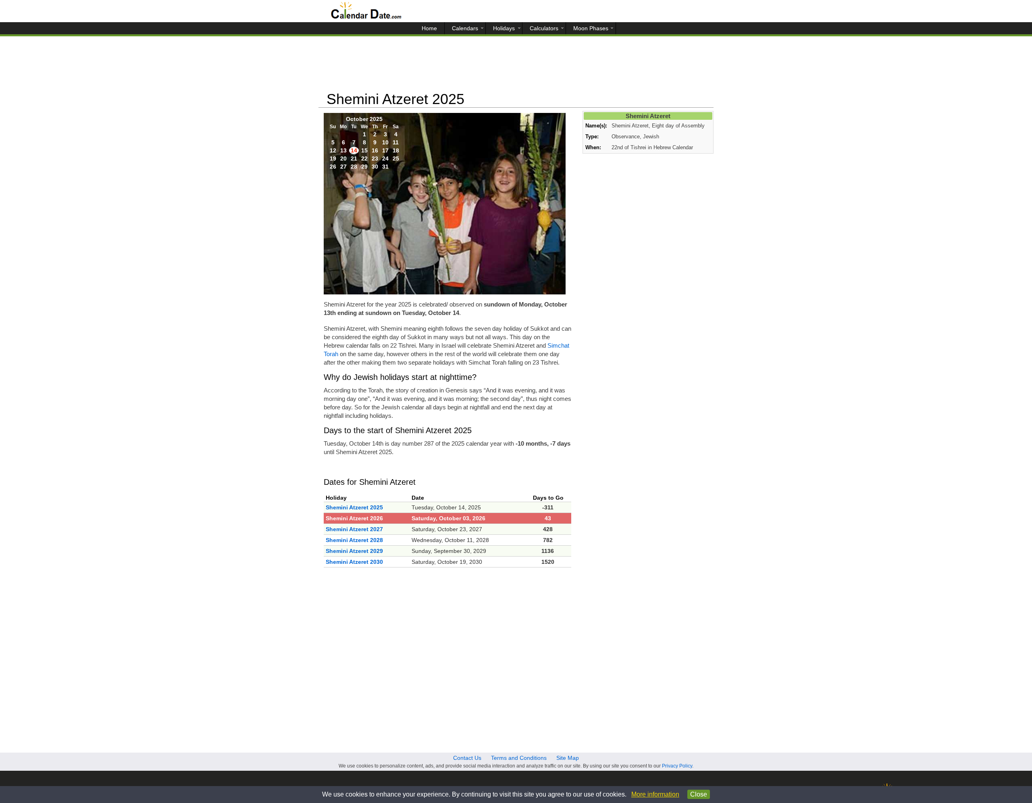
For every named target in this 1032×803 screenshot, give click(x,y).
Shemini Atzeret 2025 (354, 507)
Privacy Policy (677, 766)
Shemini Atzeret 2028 (354, 540)
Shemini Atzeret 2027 (354, 529)
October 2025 (364, 119)
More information (655, 794)
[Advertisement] (516, 66)
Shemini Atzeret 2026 (354, 518)
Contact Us (467, 758)
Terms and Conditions (519, 758)
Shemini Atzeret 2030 (354, 562)
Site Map (567, 758)
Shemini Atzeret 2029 (354, 551)
